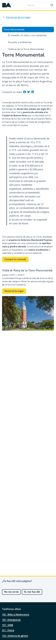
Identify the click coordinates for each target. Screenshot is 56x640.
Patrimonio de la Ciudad (18, 17)
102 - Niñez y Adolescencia (15, 614)
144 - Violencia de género (15, 635)
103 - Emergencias (11, 619)
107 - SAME (7, 624)
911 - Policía (8, 630)
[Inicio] (6, 5)
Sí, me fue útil (32, 591)
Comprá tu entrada (15, 259)
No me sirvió (11, 591)
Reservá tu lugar (14, 291)
